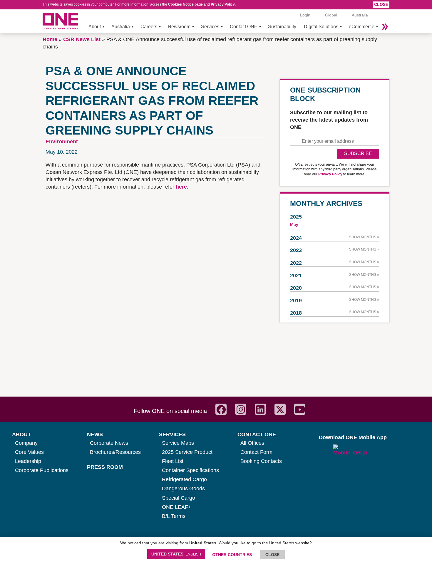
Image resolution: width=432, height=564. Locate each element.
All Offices (252, 443)
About (94, 26)
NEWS (95, 434)
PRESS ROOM (105, 467)
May (294, 224)
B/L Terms (173, 516)
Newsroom (179, 26)
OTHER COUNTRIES (232, 554)
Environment (62, 142)
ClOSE (272, 554)
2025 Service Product (187, 452)
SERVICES (172, 434)
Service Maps (178, 443)
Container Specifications (190, 470)
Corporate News (109, 443)
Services (210, 26)
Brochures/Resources (115, 452)
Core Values (29, 452)
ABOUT (21, 434)
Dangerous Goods (183, 488)
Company (26, 443)
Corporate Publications (41, 470)
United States (176, 554)
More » (385, 27)
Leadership (28, 461)
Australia (120, 26)
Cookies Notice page (185, 4)
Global (331, 15)
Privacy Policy (223, 4)
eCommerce (361, 26)
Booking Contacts (261, 461)
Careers (148, 26)
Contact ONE (243, 26)
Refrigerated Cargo (184, 479)
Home (50, 39)
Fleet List (172, 461)
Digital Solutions (321, 26)
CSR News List (82, 39)
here (181, 187)
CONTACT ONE (256, 434)
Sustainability (282, 26)
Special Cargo (178, 498)
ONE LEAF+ (176, 507)
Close (381, 4)
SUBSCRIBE (358, 153)
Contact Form (256, 452)
